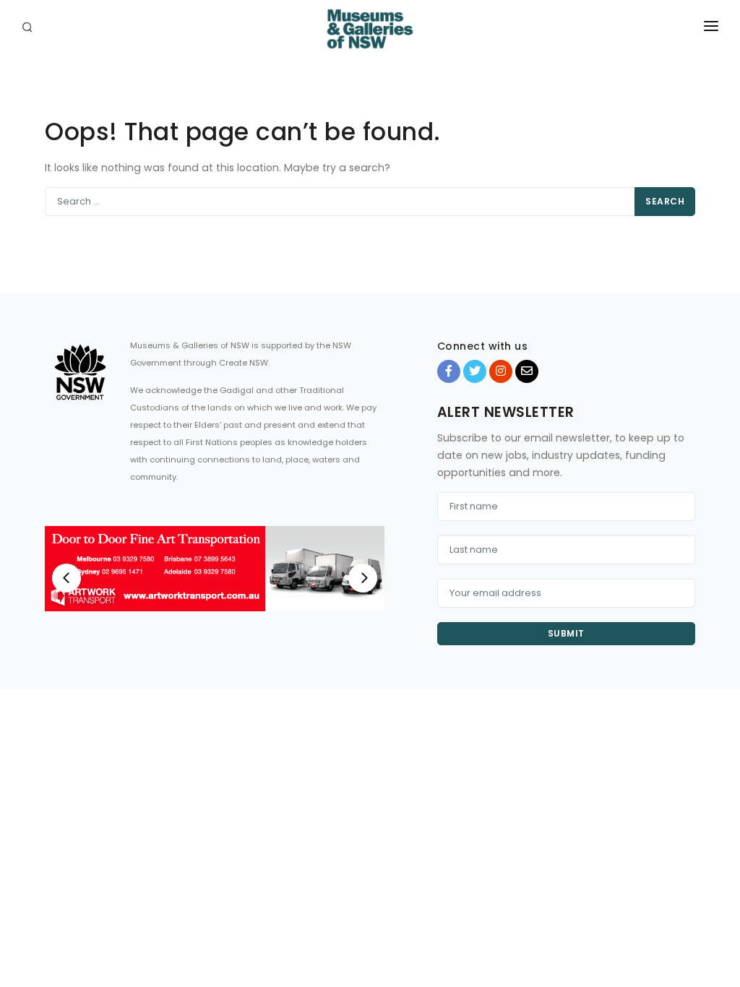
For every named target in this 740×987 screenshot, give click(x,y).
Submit (566, 633)
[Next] (362, 578)
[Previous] (66, 578)
